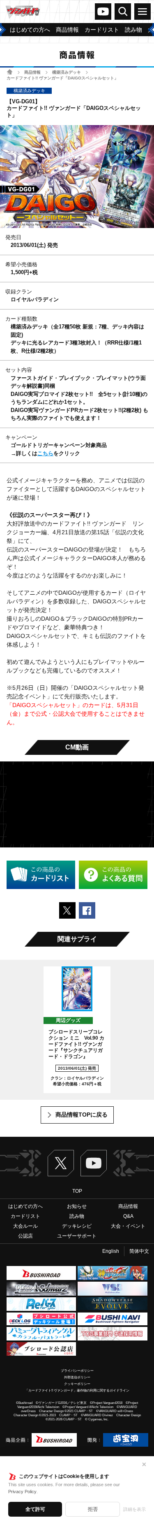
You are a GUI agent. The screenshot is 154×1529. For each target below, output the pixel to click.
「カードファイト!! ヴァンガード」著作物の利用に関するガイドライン (77, 1390)
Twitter (61, 1163)
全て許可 (35, 1509)
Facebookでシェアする (87, 910)
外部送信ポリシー (77, 1377)
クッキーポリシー (77, 1384)
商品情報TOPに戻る (81, 1114)
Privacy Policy (22, 1491)
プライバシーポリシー (77, 1371)
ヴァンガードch (103, 11)
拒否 (93, 1509)
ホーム (10, 72)
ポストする (67, 910)
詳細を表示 (134, 1509)
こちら (45, 453)
